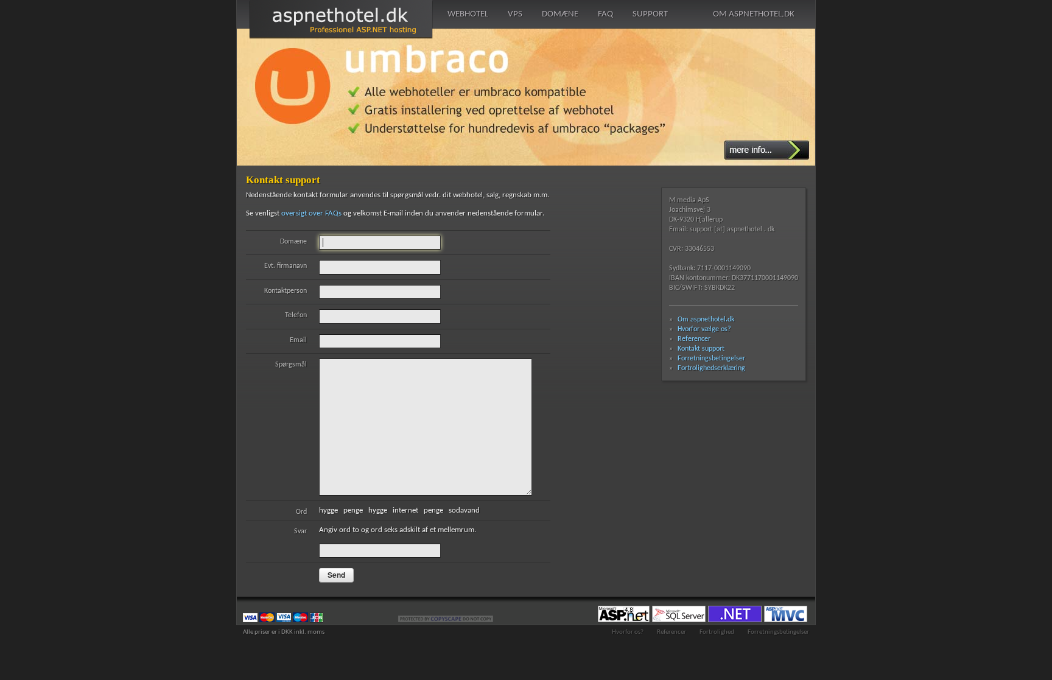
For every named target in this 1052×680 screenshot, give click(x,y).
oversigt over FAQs (311, 213)
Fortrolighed (717, 632)
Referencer (694, 339)
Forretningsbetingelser (711, 358)
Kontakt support (701, 348)
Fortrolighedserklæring (711, 368)
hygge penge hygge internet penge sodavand (390, 511)
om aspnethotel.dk (753, 14)
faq (605, 14)
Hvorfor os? (627, 632)
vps (515, 14)
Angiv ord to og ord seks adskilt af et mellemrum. (385, 530)
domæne (560, 14)
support (650, 14)
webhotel (467, 14)
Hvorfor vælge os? (704, 329)
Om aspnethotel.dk (706, 319)
